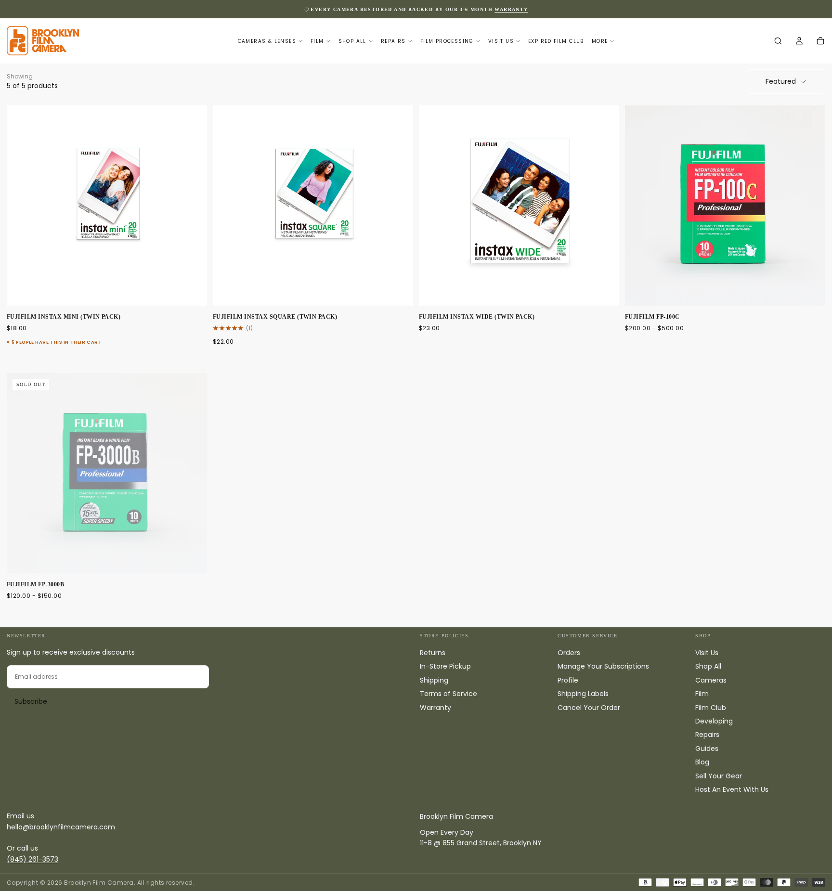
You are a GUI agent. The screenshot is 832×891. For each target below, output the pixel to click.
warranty (511, 9)
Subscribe (30, 701)
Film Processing (447, 41)
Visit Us (501, 41)
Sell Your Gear (718, 776)
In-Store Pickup (445, 666)
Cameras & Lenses (267, 41)
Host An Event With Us (731, 789)
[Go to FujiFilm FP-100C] (725, 205)
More (600, 41)
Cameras (711, 680)
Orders (569, 653)
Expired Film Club (556, 41)
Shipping (434, 680)
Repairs (393, 41)
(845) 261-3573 (32, 859)
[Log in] (799, 41)
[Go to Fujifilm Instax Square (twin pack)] (313, 205)
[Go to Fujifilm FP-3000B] (107, 473)
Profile (568, 680)
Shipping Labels (583, 693)
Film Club (710, 707)
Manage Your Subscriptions (603, 666)
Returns (432, 653)
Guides (706, 748)
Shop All (352, 41)
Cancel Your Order (589, 707)
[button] (778, 41)
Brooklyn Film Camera (456, 816)
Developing (714, 721)
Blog (702, 762)
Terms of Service (448, 693)
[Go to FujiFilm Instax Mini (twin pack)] (107, 205)
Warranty (435, 707)
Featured (781, 81)
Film (317, 41)
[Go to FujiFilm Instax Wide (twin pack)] (519, 205)
